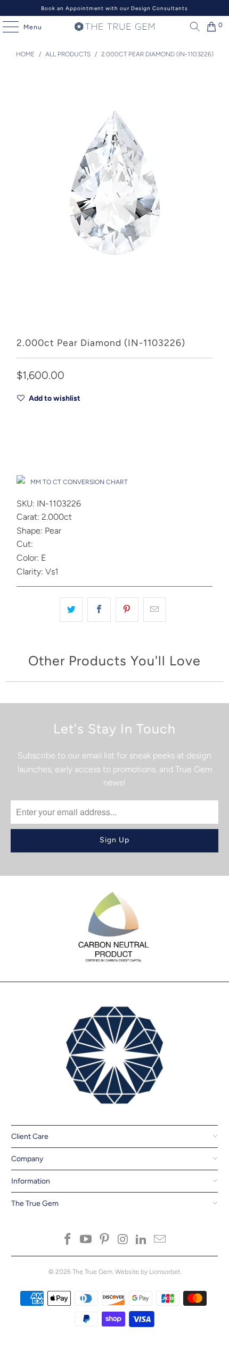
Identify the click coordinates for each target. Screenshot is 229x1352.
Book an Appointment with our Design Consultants (114, 8)
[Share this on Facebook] (98, 609)
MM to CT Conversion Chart (79, 482)
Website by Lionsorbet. (148, 1271)
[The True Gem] (115, 26)
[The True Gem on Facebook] (68, 1240)
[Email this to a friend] (154, 609)
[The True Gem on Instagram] (124, 1240)
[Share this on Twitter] (71, 609)
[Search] (192, 26)
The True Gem (92, 1271)
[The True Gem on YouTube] (86, 1240)
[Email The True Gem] (160, 1240)
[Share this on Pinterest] (127, 609)
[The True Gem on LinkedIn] (142, 1240)
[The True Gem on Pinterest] (105, 1240)
